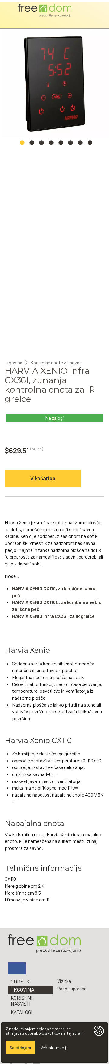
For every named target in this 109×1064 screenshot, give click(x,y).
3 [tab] (41, 144)
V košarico (42, 478)
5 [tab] (60, 144)
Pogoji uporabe (72, 988)
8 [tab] (89, 144)
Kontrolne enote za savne (56, 362)
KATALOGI (22, 1012)
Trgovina (13, 362)
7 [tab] (80, 144)
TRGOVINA (22, 989)
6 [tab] (70, 144)
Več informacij (53, 1047)
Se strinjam (20, 1047)
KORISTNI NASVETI (22, 1000)
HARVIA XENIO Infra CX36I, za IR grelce (53, 616)
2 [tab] (31, 144)
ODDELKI (21, 981)
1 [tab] (22, 144)
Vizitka (64, 981)
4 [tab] (51, 144)
